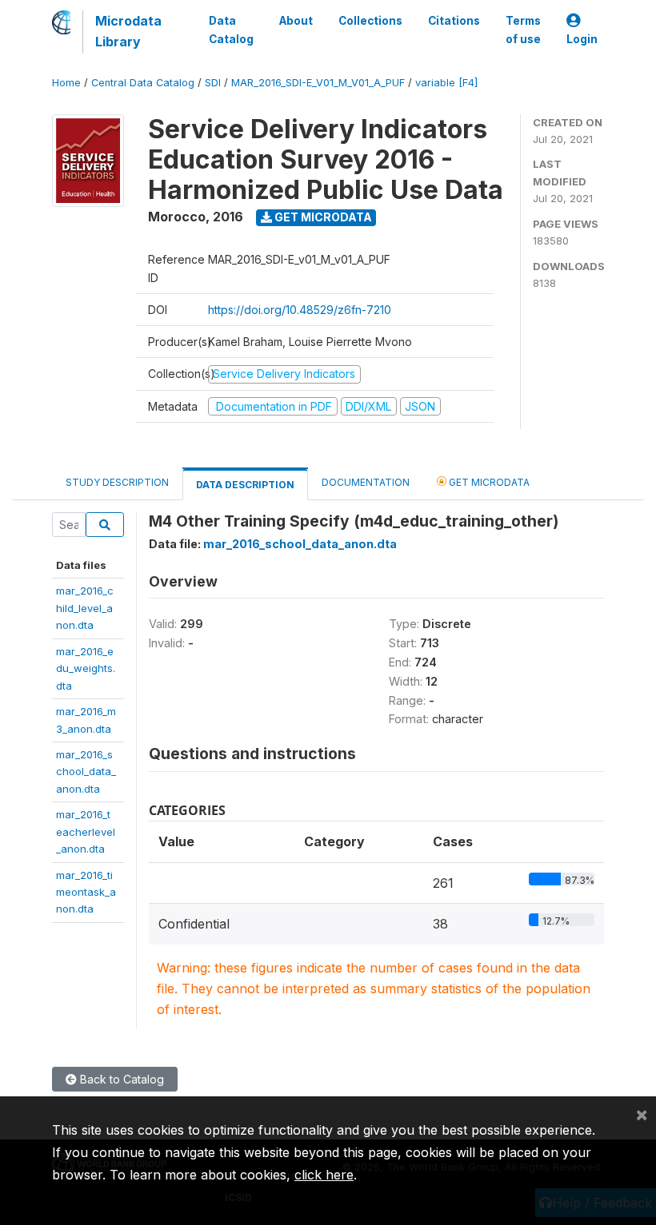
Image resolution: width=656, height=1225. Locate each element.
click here (324, 1175)
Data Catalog (231, 29)
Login (582, 39)
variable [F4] (446, 83)
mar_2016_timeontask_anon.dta (86, 892)
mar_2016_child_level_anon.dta (85, 607)
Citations (454, 20)
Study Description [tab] (117, 482)
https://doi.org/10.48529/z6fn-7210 (299, 309)
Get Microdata (322, 217)
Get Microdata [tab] (488, 482)
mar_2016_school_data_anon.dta (86, 771)
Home (66, 83)
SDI (213, 83)
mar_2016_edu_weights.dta (85, 668)
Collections (370, 20)
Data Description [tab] (245, 485)
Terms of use (523, 29)
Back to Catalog (120, 1079)
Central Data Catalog (142, 83)
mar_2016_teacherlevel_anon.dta (85, 831)
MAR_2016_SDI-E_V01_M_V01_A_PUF (318, 83)
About (296, 20)
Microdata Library (128, 31)
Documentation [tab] (366, 482)
